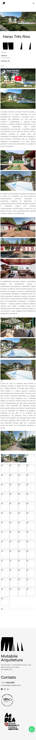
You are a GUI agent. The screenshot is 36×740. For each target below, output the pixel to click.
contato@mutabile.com (11, 685)
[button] (32, 729)
